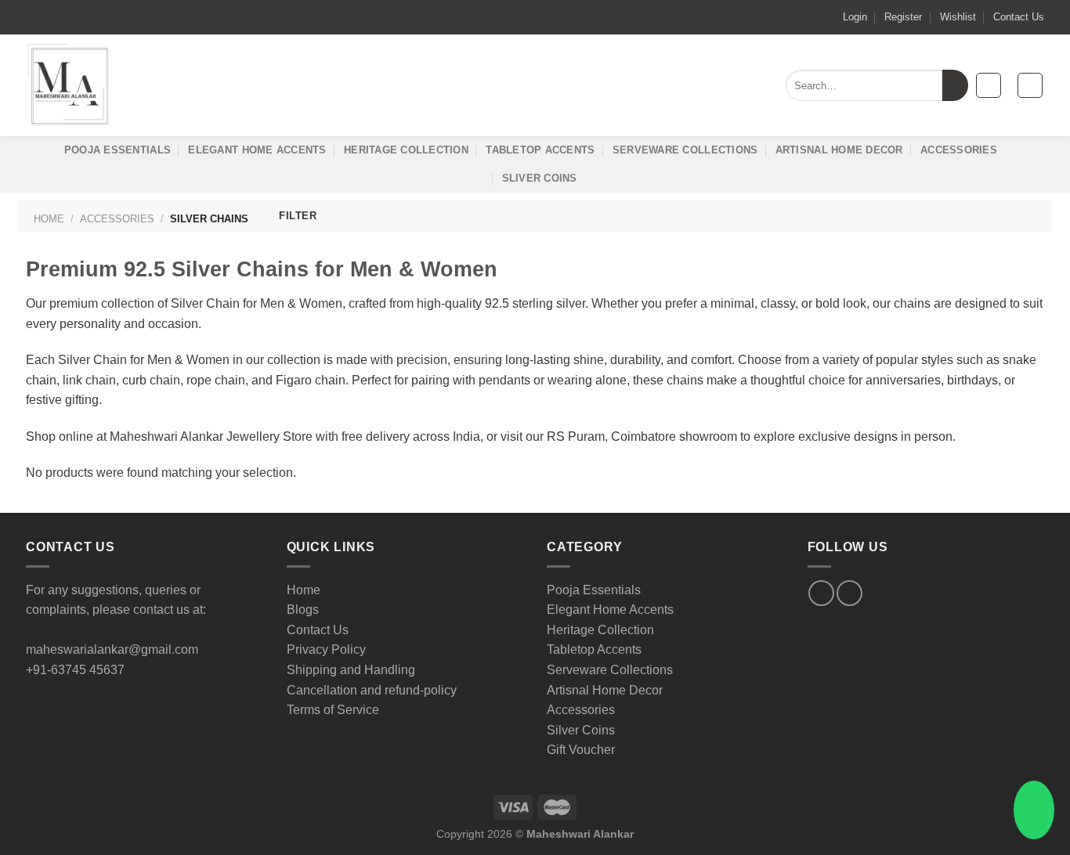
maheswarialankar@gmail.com (112, 649)
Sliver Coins (539, 178)
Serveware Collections (685, 150)
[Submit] (955, 85)
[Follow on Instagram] (849, 593)
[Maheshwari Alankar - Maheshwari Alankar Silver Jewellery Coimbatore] (69, 85)
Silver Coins (581, 730)
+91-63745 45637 (75, 669)
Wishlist (958, 17)
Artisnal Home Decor (839, 150)
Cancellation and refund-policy (372, 690)
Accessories (958, 150)
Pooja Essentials (117, 150)
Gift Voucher (581, 749)
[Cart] (1030, 85)
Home (49, 219)
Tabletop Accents (540, 150)
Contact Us (1018, 17)
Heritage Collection (406, 150)
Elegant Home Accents (257, 150)
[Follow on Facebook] (821, 593)
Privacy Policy (326, 649)
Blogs (303, 609)
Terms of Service (333, 709)
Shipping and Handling (351, 669)
